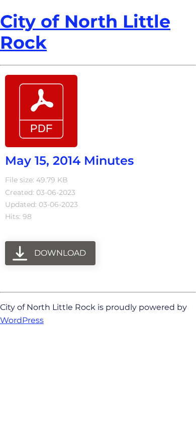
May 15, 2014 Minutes (69, 160)
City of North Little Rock (85, 32)
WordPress (22, 320)
